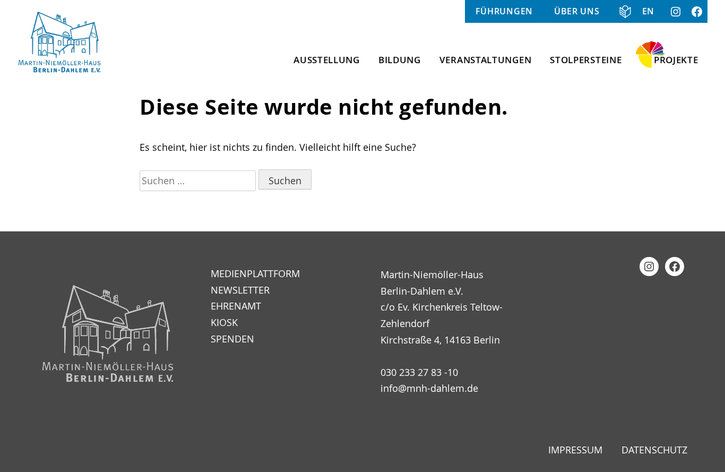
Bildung (399, 60)
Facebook (696, 11)
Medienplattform (255, 273)
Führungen (504, 11)
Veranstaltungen (485, 60)
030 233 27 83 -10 (419, 372)
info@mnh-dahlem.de (429, 388)
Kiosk (224, 322)
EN (648, 11)
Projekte (676, 60)
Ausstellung (327, 60)
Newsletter (240, 290)
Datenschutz (654, 449)
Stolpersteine (586, 60)
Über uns (577, 11)
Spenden (232, 338)
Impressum (575, 449)
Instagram (675, 11)
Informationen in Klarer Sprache (621, 11)
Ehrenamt (236, 305)
